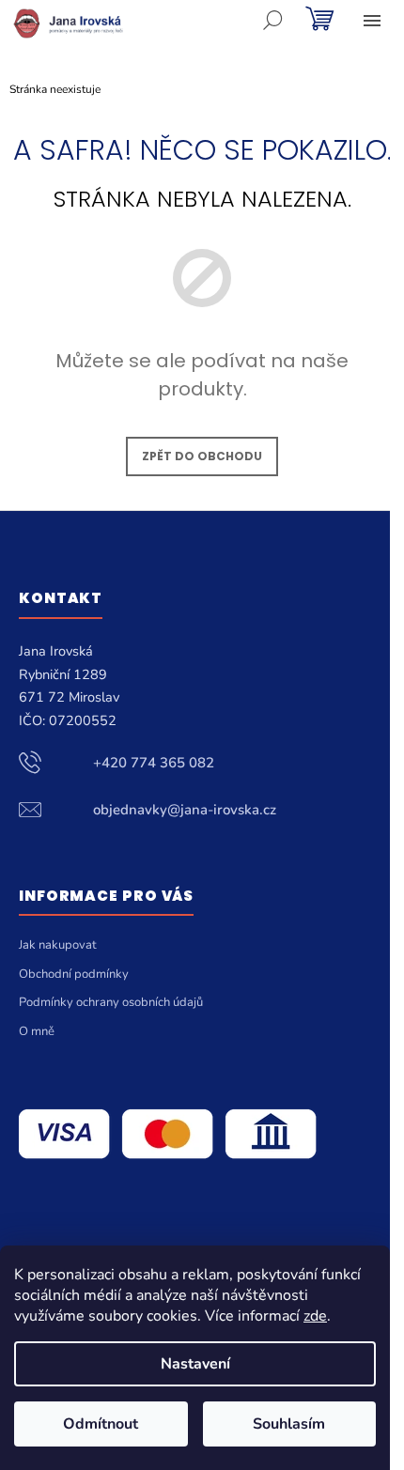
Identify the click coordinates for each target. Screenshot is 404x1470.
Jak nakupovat (58, 944)
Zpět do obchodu (202, 456)
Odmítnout (100, 1424)
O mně (36, 1031)
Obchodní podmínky (74, 974)
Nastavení (195, 1364)
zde (315, 1316)
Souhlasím (289, 1424)
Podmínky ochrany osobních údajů (111, 1002)
